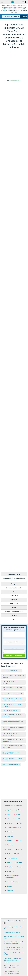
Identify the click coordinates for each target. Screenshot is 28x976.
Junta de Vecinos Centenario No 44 (12, 694)
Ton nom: (14, 648)
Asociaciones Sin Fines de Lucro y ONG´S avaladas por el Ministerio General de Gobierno (13, 9)
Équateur (9, 886)
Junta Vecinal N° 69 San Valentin (11, 671)
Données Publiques (11, 5)
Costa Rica (10, 823)
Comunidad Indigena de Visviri (11, 764)
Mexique (17, 853)
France (19, 840)
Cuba (20, 823)
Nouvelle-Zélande (12, 858)
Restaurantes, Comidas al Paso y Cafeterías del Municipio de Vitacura (13, 960)
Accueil (3, 5)
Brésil (8, 814)
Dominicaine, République (14, 827)
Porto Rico (10, 867)
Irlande (20, 849)
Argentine (9, 810)
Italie (8, 853)
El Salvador (10, 836)
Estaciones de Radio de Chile (12, 932)
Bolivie (20, 810)
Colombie (17, 818)
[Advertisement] (14, 64)
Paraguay (19, 862)
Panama (9, 862)
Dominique (10, 832)
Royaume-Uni (10, 871)
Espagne (9, 840)
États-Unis (10, 890)
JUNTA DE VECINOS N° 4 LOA (10, 710)
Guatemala (10, 845)
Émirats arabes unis (12, 882)
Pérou (20, 867)
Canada (18, 814)
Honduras (9, 849)
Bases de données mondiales (13, 805)
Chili (19, 5)
